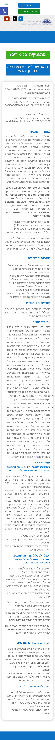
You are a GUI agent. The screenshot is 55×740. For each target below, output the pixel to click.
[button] (4, 11)
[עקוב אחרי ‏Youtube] (7, 18)
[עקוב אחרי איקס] (15, 18)
